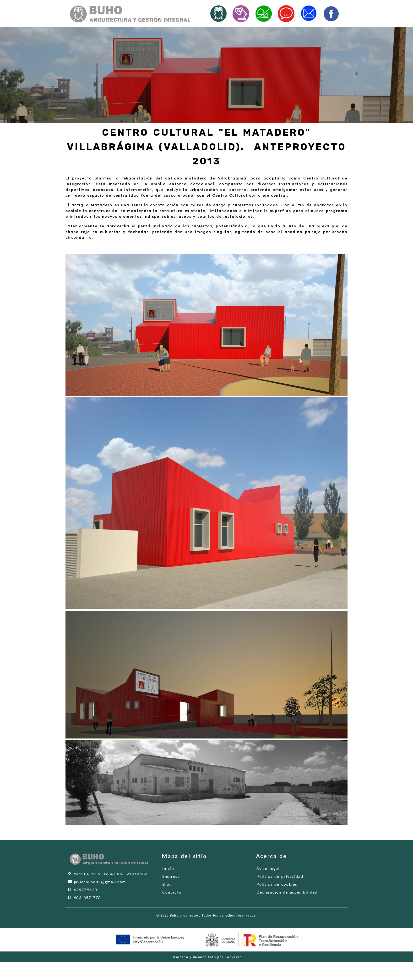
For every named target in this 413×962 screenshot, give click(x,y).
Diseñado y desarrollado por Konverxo (206, 957)
